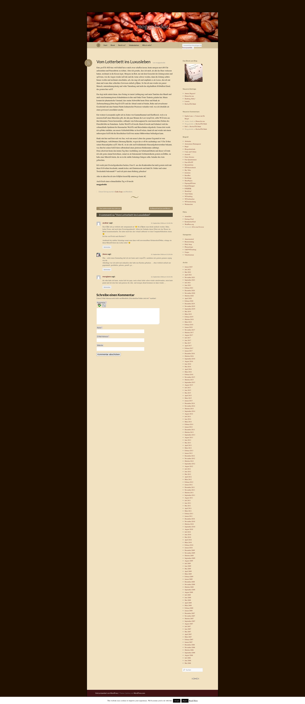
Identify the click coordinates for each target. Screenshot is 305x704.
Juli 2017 (188, 338)
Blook (113, 45)
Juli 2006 (188, 658)
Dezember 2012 (190, 456)
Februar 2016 (189, 374)
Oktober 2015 (189, 380)
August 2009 (189, 561)
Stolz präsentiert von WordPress (106, 693)
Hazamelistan (189, 165)
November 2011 (190, 490)
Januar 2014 (189, 427)
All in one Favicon (198, 227)
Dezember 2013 (190, 429)
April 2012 (188, 477)
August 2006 (189, 655)
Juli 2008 (188, 595)
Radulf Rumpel (190, 186)
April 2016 (188, 369)
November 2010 (190, 521)
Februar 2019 (189, 317)
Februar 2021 (189, 288)
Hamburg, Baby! (190, 99)
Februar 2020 (189, 301)
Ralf (186, 126)
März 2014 (188, 422)
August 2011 (189, 498)
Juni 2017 (188, 340)
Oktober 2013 (189, 432)
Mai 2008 (188, 600)
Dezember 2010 (190, 519)
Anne (104, 254)
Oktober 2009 (189, 555)
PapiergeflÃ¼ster (190, 183)
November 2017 (190, 330)
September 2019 (190, 309)
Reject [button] (185, 701)
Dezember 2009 (190, 550)
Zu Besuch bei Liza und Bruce (161, 208)
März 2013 (188, 448)
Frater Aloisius (189, 157)
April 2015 (188, 395)
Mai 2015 (188, 393)
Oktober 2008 (189, 587)
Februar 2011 (189, 513)
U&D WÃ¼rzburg (190, 249)
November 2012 (190, 458)
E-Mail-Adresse (103, 336)
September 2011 (190, 495)
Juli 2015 (188, 387)
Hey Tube (188, 170)
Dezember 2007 (190, 613)
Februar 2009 (189, 576)
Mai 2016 (188, 366)
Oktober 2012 (189, 461)
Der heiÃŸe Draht (190, 104)
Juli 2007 (188, 626)
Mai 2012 (188, 474)
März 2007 (188, 637)
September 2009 (190, 558)
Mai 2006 (188, 663)
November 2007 (190, 616)
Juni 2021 (188, 285)
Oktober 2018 (189, 319)
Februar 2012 (189, 482)
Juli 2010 (188, 532)
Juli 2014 (188, 416)
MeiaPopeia (188, 181)
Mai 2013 (188, 443)
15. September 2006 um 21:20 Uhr (162, 254)
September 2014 (190, 411)
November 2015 (190, 377)
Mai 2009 (188, 569)
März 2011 (188, 511)
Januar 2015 (189, 401)
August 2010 (189, 529)
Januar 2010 (189, 548)
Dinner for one (189, 96)
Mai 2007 (188, 632)
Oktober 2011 (189, 492)
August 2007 (189, 624)
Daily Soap (119, 192)
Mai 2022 (188, 272)
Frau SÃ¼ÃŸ (189, 162)
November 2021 (190, 277)
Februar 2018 (189, 324)
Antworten (107, 247)
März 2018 (188, 322)
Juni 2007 (188, 629)
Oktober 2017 (189, 332)
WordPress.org (189, 224)
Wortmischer (189, 204)
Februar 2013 (189, 450)
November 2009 (190, 553)
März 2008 (188, 605)
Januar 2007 (189, 642)
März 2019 (188, 314)
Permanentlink (187, 48)
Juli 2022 (188, 269)
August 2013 (189, 437)
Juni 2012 (188, 471)
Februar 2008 (189, 608)
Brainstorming (189, 242)
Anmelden (188, 216)
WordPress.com (139, 693)
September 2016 (190, 359)
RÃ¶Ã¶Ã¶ (188, 188)
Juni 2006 (188, 660)
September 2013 (190, 435)
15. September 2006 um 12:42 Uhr (162, 223)
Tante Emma (189, 194)
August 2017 (189, 335)
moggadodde (152, 26)
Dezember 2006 (190, 645)
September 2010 (190, 527)
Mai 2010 (188, 537)
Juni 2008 (188, 597)
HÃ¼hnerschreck (190, 167)
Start (105, 45)
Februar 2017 (189, 348)
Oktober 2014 (189, 408)
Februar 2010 (189, 545)
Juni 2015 (188, 390)
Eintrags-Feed (189, 219)
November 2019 (190, 306)
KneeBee (188, 175)
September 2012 (190, 464)
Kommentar (101, 302)
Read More (193, 700)
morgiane (106, 276)
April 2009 (188, 571)
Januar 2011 (189, 516)
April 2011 (188, 508)
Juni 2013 (188, 440)
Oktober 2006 (189, 650)
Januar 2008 (189, 611)
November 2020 (190, 293)
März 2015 (188, 398)
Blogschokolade (190, 149)
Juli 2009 (188, 563)
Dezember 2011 (190, 487)
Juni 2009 (188, 566)
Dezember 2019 (190, 303)
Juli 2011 (188, 500)
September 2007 (190, 621)
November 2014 (190, 406)
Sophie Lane (189, 116)
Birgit (186, 146)
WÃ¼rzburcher (189, 199)
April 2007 (188, 634)
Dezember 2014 (190, 403)
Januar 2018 (189, 327)
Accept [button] (176, 701)
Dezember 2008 (190, 582)
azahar (105, 223)
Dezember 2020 (190, 290)
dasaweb (187, 154)
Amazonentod (189, 239)
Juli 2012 (188, 469)
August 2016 (189, 361)
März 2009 (188, 574)
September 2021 (190, 280)
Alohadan (188, 141)
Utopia (187, 252)
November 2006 (190, 647)
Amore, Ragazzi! (190, 93)
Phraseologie (189, 247)
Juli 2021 (188, 283)
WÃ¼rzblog (189, 196)
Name (99, 328)
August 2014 (189, 414)
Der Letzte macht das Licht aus (109, 208)
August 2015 (189, 385)
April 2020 (188, 298)
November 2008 (190, 584)
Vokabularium (134, 45)
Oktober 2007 (189, 618)
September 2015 (190, 382)
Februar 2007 (189, 639)
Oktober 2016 (189, 356)
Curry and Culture (190, 152)
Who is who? (147, 45)
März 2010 (188, 542)
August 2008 (189, 592)
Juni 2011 (188, 503)
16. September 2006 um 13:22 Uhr (162, 277)
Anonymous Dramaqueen (193, 144)
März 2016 (188, 372)
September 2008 (190, 590)
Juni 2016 (188, 364)
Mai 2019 (188, 311)
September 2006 (190, 653)
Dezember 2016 (190, 353)
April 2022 (188, 275)
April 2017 (188, 345)
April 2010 (188, 540)
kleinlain (188, 173)
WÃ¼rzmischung (190, 202)
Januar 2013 (189, 453)
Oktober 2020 (189, 296)
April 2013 (188, 445)
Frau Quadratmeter (191, 160)
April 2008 (188, 603)
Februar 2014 (189, 424)
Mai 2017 (188, 343)
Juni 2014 (188, 419)
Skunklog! (188, 191)
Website (100, 345)
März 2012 (188, 479)
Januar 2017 (189, 351)
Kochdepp (188, 178)
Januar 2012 (189, 485)
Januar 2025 (189, 267)
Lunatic (187, 101)
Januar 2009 (189, 579)
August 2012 (189, 466)
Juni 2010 (188, 534)
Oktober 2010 (189, 524)
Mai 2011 (188, 506)
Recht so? (122, 45)
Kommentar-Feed (190, 222)
